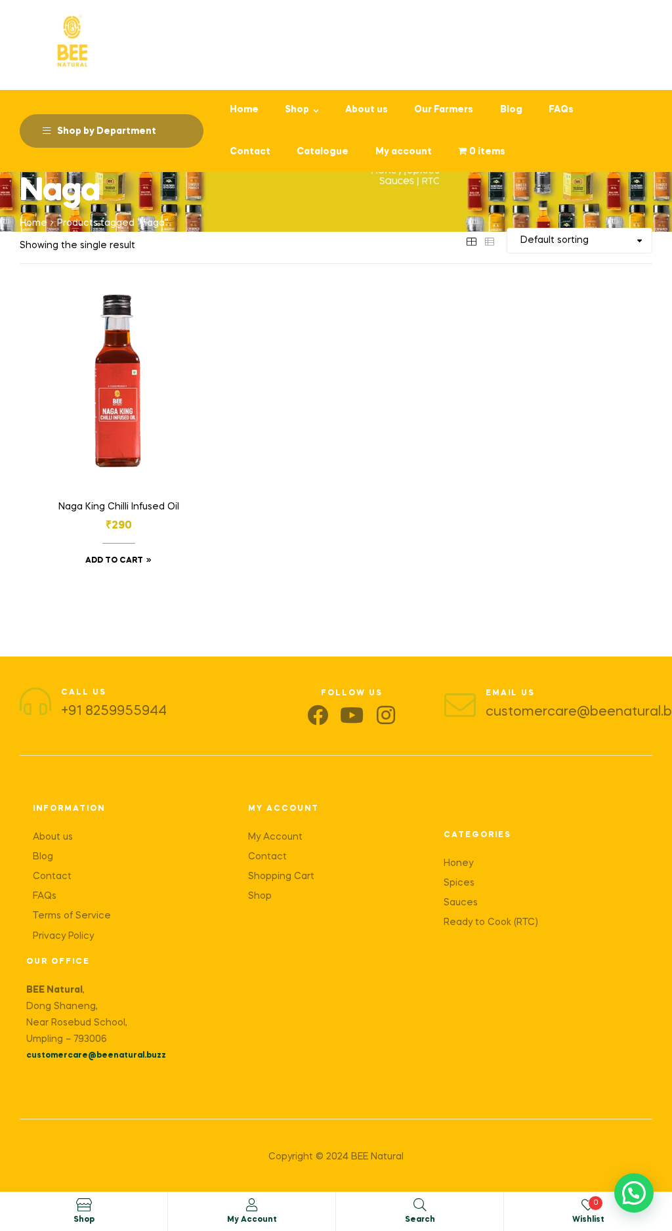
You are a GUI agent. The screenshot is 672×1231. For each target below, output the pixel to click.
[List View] (489, 240)
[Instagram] (385, 714)
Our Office (58, 962)
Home (33, 223)
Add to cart (114, 561)
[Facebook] (317, 714)
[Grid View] (471, 240)
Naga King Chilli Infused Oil (118, 506)
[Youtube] (351, 714)
